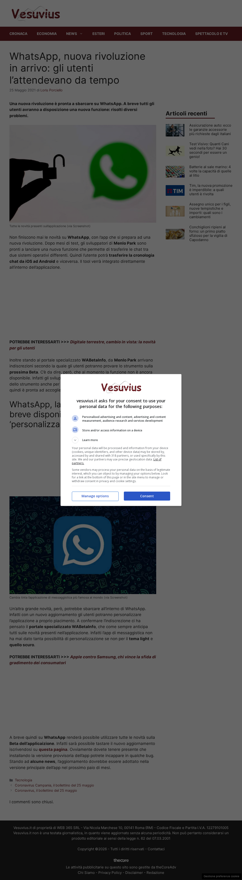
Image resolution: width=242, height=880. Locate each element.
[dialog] (121, 440)
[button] (121, 440)
